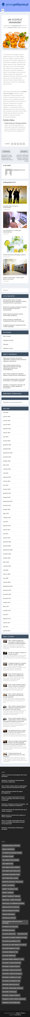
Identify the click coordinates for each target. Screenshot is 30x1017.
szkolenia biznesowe (8, 934)
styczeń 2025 (6, 416)
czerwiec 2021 (7, 517)
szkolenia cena (22, 934)
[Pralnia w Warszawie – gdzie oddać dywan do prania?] (15, 267)
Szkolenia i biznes (8, 348)
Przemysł (5, 344)
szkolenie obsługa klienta (10, 984)
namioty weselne (7, 892)
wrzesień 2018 (7, 594)
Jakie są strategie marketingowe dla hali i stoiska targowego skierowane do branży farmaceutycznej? (13, 822)
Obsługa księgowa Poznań (10, 910)
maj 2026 (5, 412)
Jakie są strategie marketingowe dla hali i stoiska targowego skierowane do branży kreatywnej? (13, 798)
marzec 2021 (6, 529)
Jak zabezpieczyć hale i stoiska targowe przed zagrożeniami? (17, 731)
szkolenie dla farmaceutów (11, 981)
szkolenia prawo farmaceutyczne (13, 959)
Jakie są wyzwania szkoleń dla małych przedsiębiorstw (12, 792)
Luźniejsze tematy (12, 27)
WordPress (18, 1015)
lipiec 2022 (6, 465)
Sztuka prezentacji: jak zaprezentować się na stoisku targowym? (14, 754)
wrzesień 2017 (7, 598)
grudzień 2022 (7, 445)
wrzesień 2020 (7, 554)
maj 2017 (5, 614)
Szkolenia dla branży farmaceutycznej (14, 937)
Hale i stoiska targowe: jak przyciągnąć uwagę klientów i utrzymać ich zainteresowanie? (17, 642)
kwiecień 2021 (7, 525)
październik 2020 (7, 550)
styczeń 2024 (6, 424)
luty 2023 (5, 436)
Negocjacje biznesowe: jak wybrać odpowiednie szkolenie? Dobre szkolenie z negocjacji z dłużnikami (14, 359)
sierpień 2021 (6, 509)
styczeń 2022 (6, 489)
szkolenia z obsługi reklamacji (12, 973)
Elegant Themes (20, 1013)
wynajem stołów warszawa (11, 1002)
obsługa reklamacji (8, 914)
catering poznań (7, 856)
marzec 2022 (6, 481)
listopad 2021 (7, 497)
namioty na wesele (8, 885)
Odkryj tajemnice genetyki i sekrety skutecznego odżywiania (13, 314)
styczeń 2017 (6, 630)
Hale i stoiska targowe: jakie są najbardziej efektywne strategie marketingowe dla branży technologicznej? (12, 367)
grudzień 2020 (7, 542)
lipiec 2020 (6, 562)
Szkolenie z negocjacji (9, 992)
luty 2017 (5, 626)
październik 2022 (7, 453)
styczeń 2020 (6, 582)
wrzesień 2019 (7, 590)
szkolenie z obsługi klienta (11, 995)
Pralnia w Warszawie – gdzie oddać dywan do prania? (13, 278)
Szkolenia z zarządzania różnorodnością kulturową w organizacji (13, 781)
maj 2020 (5, 570)
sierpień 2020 (6, 558)
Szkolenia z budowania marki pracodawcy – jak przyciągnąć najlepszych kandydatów (15, 804)
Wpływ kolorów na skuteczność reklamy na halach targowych (14, 815)
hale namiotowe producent (11, 871)
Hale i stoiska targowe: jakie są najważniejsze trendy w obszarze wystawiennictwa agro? (14, 786)
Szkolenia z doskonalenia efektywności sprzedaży (12, 828)
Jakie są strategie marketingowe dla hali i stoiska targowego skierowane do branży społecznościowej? (15, 742)
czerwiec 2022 (7, 469)
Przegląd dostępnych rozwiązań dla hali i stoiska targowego (14, 325)
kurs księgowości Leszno (10, 878)
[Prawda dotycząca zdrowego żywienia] (15, 244)
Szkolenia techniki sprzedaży (11, 963)
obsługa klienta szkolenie (10, 907)
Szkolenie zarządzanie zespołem (12, 988)
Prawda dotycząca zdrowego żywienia (15, 123)
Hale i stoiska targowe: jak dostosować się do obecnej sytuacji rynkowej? (13, 695)
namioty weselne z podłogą (11, 896)
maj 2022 (5, 473)
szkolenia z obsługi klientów (11, 970)
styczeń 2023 (6, 441)
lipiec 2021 (6, 513)
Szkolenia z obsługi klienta (11, 966)
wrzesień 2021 (7, 505)
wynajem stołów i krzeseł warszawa (13, 999)
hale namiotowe (7, 863)
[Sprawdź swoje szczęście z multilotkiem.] (15, 195)
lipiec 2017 (6, 606)
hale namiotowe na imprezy (11, 867)
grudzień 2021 (7, 493)
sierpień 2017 (6, 602)
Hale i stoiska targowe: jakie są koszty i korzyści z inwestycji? (17, 685)
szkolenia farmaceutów (10, 952)
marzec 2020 (6, 574)
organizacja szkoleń (8, 918)
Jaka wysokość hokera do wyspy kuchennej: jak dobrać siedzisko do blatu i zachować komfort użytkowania (15, 301)
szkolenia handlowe (8, 955)
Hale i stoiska (7, 336)
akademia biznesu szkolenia (11, 845)
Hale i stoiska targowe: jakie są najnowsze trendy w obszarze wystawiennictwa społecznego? (14, 707)
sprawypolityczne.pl (16, 25)
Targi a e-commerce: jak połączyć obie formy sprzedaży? (14, 775)
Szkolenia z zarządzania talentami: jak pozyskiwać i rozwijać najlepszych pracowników (14, 386)
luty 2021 (5, 533)
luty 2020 (5, 578)
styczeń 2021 (6, 538)
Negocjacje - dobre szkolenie (11, 900)
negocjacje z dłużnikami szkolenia (13, 903)
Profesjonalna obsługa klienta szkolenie (12, 922)
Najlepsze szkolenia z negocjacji (12, 882)
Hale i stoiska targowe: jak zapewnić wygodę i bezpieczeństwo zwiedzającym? (14, 374)
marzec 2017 (6, 622)
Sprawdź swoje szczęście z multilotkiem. (11, 206)
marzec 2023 (6, 432)
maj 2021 (5, 521)
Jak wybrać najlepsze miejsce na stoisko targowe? (17, 653)
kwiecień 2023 (7, 428)
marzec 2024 (6, 420)
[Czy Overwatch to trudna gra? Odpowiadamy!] (15, 220)
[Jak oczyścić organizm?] (15, 41)
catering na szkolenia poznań (11, 853)
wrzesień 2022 (7, 457)
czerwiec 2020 (7, 566)
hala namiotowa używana (10, 860)
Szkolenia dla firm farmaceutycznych (14, 945)
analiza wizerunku (8, 849)
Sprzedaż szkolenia (8, 930)
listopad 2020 (7, 546)
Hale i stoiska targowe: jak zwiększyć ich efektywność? (16, 674)
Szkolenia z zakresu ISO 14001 (11, 977)
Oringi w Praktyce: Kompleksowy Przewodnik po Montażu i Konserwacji (13, 320)
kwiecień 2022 (7, 477)
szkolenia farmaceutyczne (10, 948)
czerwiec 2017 (7, 610)
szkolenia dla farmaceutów (11, 941)
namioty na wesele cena (9, 889)
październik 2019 (7, 586)
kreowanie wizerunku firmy (11, 874)
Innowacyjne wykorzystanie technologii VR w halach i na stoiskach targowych (14, 379)
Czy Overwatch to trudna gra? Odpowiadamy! (12, 231)
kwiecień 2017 (7, 618)
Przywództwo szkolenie (10, 926)
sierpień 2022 (6, 461)
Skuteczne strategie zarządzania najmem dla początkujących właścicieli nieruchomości (15, 308)
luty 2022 (5, 485)
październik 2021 (7, 501)
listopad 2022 (7, 449)
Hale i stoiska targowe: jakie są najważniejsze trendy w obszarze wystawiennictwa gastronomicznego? (15, 719)
